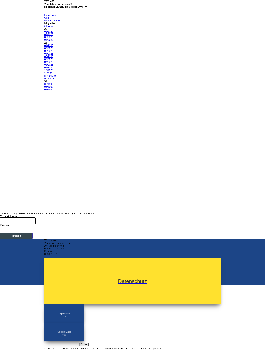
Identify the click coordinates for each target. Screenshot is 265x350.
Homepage (50, 15)
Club (47, 18)
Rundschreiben (52, 20)
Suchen (84, 344)
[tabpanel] (132, 248)
